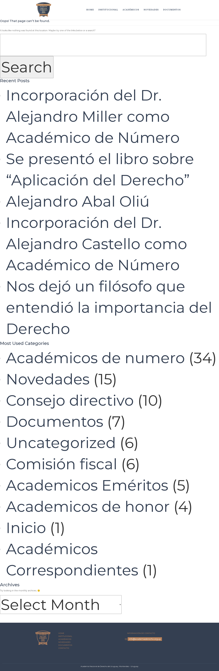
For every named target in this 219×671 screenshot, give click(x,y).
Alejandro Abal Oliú (78, 201)
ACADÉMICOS (64, 639)
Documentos (172, 9)
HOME (61, 633)
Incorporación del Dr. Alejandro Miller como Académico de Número (93, 116)
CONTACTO (63, 648)
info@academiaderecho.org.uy (145, 639)
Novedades (151, 9)
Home (90, 9)
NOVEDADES (64, 642)
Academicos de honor (88, 506)
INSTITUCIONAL (65, 636)
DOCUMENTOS (65, 645)
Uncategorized (61, 443)
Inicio (26, 528)
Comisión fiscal (61, 464)
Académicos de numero (95, 358)
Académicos (131, 9)
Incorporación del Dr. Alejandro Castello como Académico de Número (96, 243)
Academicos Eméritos (87, 485)
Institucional (108, 9)
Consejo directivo (70, 400)
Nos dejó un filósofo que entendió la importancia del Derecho (109, 307)
